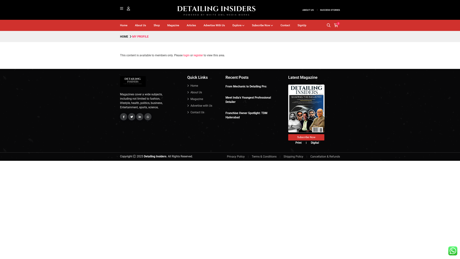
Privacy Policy (236, 156)
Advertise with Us (214, 25)
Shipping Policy (293, 156)
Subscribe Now (261, 25)
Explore (237, 25)
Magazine (173, 25)
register (198, 55)
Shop (157, 25)
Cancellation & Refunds (325, 156)
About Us (308, 10)
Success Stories (330, 10)
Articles (191, 25)
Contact (285, 25)
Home (123, 25)
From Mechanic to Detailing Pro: (246, 86)
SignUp (302, 25)
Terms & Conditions (264, 156)
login (186, 55)
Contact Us (197, 112)
